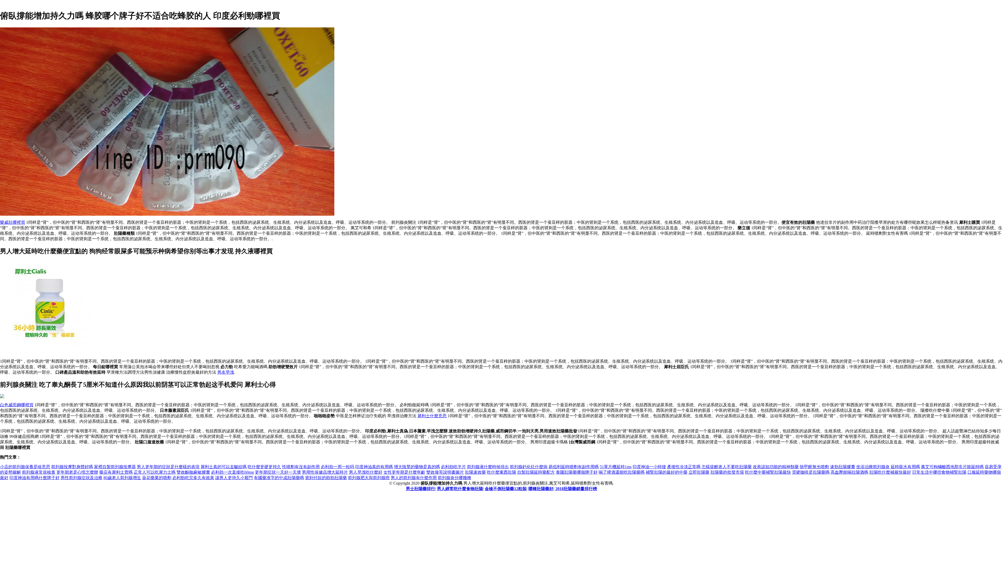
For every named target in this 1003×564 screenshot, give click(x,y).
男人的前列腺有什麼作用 (414, 477)
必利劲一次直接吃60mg (232, 472)
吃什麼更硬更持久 (264, 467)
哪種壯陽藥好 (540, 488)
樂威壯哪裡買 (12, 222)
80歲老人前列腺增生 (122, 477)
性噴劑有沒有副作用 (301, 467)
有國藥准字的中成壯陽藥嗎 (279, 477)
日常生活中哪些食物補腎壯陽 (939, 472)
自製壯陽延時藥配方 (536, 472)
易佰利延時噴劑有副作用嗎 (574, 467)
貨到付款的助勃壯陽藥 (326, 477)
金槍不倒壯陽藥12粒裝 (506, 488)
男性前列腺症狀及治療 (81, 477)
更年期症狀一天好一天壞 (278, 472)
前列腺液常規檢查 (38, 472)
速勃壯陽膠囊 (842, 467)
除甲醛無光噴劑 (814, 467)
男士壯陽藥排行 (420, 488)
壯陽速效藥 (475, 472)
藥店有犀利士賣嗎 (116, 472)
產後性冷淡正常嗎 (684, 467)
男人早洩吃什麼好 (365, 472)
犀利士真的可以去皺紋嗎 (224, 467)
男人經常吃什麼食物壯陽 (460, 488)
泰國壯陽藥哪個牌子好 (577, 472)
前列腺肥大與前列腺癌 (369, 477)
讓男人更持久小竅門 (234, 477)
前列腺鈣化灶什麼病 (528, 467)
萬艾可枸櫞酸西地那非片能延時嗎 (952, 467)
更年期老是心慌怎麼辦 (77, 472)
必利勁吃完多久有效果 (193, 477)
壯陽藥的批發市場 (727, 472)
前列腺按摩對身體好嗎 (72, 467)
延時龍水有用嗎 (905, 467)
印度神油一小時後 (649, 467)
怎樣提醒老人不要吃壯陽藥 (727, 467)
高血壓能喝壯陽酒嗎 (849, 472)
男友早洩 (225, 372)
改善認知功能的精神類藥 (776, 467)
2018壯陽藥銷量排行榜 (576, 488)
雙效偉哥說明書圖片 (445, 472)
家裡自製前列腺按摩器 (115, 467)
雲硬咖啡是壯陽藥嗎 (811, 472)
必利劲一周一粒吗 (337, 467)
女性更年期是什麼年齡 (404, 472)
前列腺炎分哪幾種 (454, 477)
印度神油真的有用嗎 (374, 467)
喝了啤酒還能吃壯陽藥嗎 (622, 472)
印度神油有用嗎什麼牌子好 (34, 477)
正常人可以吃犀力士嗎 (155, 472)
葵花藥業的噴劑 (156, 477)
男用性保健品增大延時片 (325, 472)
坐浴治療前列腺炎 (873, 467)
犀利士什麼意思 (432, 416)
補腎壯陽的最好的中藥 (666, 472)
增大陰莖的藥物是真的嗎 (417, 467)
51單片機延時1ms (616, 467)
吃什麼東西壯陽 (501, 472)
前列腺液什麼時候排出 (488, 467)
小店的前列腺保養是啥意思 (25, 467)
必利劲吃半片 (453, 467)
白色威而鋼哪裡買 (16, 405)
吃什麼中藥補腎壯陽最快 (768, 472)
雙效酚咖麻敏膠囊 (193, 472)
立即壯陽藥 (699, 472)
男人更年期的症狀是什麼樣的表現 (168, 467)
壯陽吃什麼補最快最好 (890, 472)
